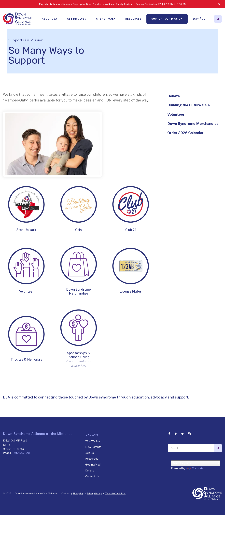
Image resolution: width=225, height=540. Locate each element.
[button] (219, 4)
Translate (197, 468)
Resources (133, 18)
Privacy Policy (94, 493)
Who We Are (92, 441)
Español (199, 18)
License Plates (131, 291)
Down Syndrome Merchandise (78, 291)
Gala (78, 230)
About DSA (49, 18)
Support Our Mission (167, 18)
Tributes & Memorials (26, 359)
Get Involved (76, 18)
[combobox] (191, 448)
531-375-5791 (21, 453)
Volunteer (26, 291)
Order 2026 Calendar (185, 133)
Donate (173, 96)
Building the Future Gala (188, 105)
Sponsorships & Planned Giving (78, 355)
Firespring (78, 493)
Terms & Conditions (115, 493)
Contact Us (92, 476)
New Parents (93, 447)
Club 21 (130, 230)
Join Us (89, 453)
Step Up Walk (105, 18)
